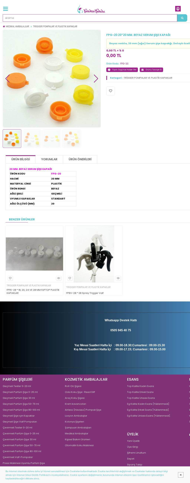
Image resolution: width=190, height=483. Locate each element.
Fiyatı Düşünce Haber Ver (124, 69)
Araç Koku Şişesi (75, 398)
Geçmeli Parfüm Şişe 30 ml (19, 398)
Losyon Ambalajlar (76, 415)
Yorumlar (49, 159)
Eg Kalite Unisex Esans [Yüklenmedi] (148, 415)
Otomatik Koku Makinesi (79, 445)
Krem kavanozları (75, 404)
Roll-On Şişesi (73, 386)
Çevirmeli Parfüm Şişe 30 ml (19, 439)
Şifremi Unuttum (136, 453)
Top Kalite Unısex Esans (141, 398)
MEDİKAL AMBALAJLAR (17, 26)
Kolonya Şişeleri (74, 421)
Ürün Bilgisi (20, 159)
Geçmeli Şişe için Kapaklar (19, 415)
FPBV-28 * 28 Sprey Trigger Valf (85, 293)
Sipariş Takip (134, 464)
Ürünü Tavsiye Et (154, 69)
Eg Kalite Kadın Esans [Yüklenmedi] (148, 404)
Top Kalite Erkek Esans (140, 392)
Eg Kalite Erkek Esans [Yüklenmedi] (148, 410)
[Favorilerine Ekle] (10, 278)
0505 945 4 (117, 330)
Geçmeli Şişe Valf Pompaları (20, 421)
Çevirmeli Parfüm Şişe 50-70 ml (21, 445)
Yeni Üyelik (133, 441)
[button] (7, 79)
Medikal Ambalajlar (76, 433)
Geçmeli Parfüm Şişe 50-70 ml (21, 404)
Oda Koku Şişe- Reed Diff (80, 392)
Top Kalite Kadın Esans (140, 386)
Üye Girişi (132, 447)
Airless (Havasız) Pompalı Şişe (83, 410)
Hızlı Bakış (58, 278)
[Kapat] (181, 475)
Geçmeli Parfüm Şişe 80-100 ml (21, 410)
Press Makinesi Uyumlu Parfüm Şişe (24, 463)
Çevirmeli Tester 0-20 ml (17, 427)
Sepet (130, 458)
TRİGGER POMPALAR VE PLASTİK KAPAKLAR (55, 26)
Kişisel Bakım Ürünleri (77, 439)
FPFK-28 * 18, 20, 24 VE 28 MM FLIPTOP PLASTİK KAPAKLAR (33, 292)
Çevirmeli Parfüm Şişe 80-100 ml (22, 451)
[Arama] (182, 18)
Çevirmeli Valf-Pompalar (18, 457)
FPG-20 (124, 63)
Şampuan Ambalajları (78, 427)
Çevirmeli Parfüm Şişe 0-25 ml (21, 433)
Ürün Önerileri (80, 159)
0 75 (128, 330)
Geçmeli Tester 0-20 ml (17, 386)
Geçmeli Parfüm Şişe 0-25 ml (20, 392)
